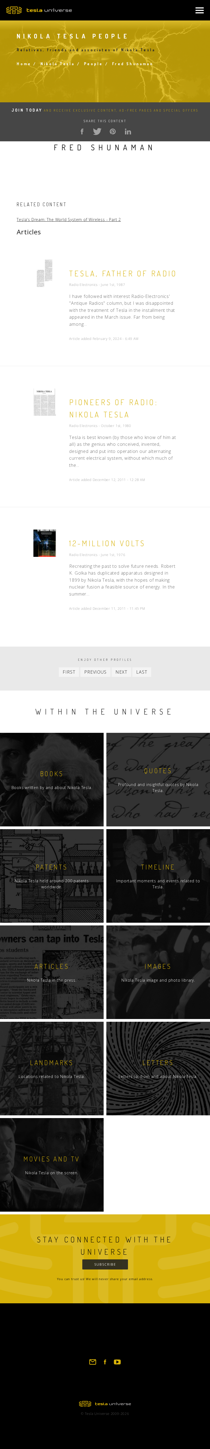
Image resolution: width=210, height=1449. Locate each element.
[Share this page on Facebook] (82, 131)
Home (24, 63)
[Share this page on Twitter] (97, 131)
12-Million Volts (107, 543)
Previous (95, 672)
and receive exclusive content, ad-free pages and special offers (104, 110)
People (93, 63)
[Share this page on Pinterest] (113, 131)
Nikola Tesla (57, 63)
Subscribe (105, 1264)
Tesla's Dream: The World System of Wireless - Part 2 (69, 219)
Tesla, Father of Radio (123, 273)
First (69, 672)
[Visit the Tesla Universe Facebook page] (105, 1364)
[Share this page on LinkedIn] (128, 131)
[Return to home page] (105, 1405)
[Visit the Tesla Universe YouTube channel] (117, 1364)
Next (121, 672)
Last (141, 672)
